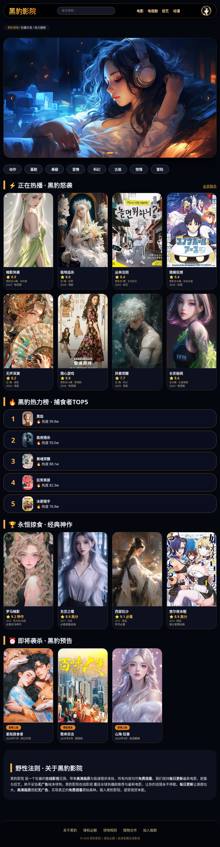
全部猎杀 (210, 186)
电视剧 (153, 11)
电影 (140, 11)
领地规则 (110, 830)
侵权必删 (90, 830)
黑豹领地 (13, 27)
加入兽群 (150, 830)
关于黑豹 (70, 830)
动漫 (176, 11)
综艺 (165, 11)
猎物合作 (130, 830)
